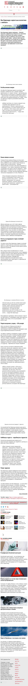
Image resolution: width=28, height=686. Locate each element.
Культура (17, 665)
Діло (16, 663)
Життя (17, 661)
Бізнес (6, 509)
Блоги (16, 669)
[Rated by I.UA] (3, 682)
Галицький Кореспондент (17, 29)
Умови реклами (19, 679)
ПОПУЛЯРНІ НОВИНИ (7, 538)
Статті (17, 671)
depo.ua (17, 683)
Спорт (17, 667)
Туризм (15, 509)
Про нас (17, 677)
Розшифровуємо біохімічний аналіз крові (11, 553)
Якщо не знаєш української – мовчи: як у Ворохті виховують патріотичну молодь (14, 497)
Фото (16, 675)
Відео (16, 673)
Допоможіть (19, 681)
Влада (16, 659)
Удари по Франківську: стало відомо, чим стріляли (13, 638)
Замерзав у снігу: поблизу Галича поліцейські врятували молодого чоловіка (12, 608)
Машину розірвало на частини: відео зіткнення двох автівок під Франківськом (13, 579)
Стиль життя (11, 509)
